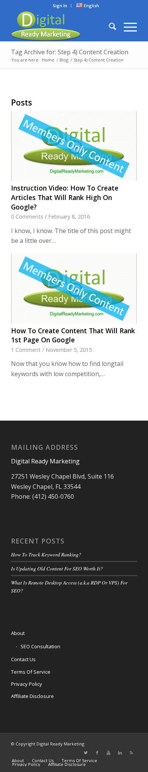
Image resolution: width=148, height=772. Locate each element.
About (18, 633)
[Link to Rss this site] (131, 752)
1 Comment (26, 349)
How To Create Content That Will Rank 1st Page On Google (73, 335)
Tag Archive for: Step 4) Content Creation (69, 52)
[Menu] (126, 26)
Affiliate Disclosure (32, 696)
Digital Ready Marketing (45, 461)
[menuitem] (60, 6)
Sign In (60, 5)
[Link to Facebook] (97, 752)
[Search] (108, 26)
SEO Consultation (40, 646)
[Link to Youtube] (108, 752)
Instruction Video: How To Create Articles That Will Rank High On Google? (64, 197)
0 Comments (27, 216)
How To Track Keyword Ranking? (46, 554)
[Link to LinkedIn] (120, 752)
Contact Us (23, 659)
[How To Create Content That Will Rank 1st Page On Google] (74, 288)
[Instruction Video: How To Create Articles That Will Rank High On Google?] (74, 146)
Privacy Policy (26, 684)
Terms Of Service (30, 671)
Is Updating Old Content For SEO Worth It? (57, 568)
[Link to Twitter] (85, 752)
